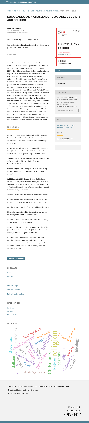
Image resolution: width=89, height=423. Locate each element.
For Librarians (12, 314)
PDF (59, 71)
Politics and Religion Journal (23, 2)
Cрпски (10, 276)
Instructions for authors (16, 294)
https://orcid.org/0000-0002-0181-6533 (17, 32)
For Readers (11, 308)
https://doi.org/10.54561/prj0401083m (25, 39)
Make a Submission (16, 259)
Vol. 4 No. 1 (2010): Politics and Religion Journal (40, 11)
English (9, 273)
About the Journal (13, 290)
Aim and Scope (12, 285)
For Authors (11, 311)
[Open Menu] (7, 2)
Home (9, 11)
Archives (16, 11)
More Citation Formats (65, 110)
